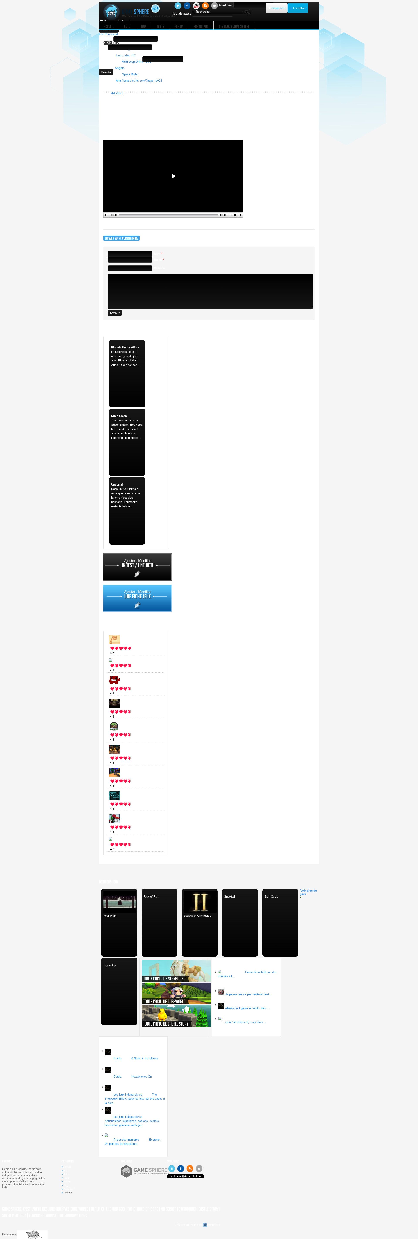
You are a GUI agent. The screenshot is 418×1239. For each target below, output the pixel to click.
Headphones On (141, 1076)
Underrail (117, 484)
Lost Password (108, 34)
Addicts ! (117, 93)
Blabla (117, 1058)
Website (159, 268)
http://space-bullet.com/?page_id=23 (139, 80)
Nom (158, 254)
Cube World (125, 785)
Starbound (187, 1209)
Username (106, 38)
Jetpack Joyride (127, 849)
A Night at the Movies (144, 1058)
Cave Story (124, 832)
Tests (66, 1178)
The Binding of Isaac (142, 1209)
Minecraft (123, 739)
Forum (67, 1181)
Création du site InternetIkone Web (197, 1224)
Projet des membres (126, 1139)
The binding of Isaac (130, 716)
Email (103, 47)
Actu (65, 1170)
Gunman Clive (126, 653)
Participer (69, 1189)
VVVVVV (122, 808)
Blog (66, 1185)
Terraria (36, 1215)
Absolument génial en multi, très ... (247, 1008)
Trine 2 (121, 762)
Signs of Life (125, 670)
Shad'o (50, 1215)
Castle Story (208, 1209)
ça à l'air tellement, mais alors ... (245, 1022)
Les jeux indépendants (128, 1094)
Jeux (66, 1174)
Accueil (67, 1166)
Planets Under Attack (125, 347)
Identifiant (226, 5)
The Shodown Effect (73, 1215)
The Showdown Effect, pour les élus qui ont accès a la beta (135, 1099)
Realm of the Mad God (108, 1209)
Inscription (299, 8)
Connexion (278, 8)
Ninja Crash (119, 416)
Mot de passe (182, 13)
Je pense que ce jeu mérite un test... (248, 994)
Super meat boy (127, 693)
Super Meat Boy (14, 1215)
